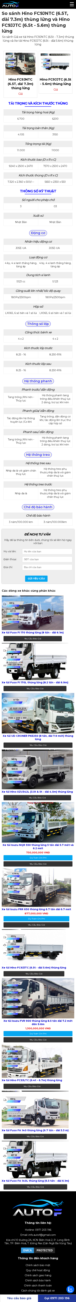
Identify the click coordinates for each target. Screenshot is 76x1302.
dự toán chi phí (38, 857)
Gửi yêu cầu (36, 578)
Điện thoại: (10, 559)
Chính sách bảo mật (38, 1265)
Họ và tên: (10, 551)
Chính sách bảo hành (38, 1280)
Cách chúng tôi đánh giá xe (38, 1290)
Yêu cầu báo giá (32, 638)
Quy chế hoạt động (38, 1270)
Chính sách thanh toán (38, 1285)
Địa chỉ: (8, 567)
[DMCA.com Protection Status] (38, 1253)
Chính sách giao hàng (38, 1275)
